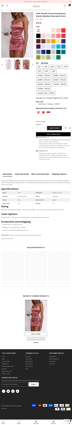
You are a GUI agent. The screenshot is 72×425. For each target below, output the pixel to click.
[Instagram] (8, 391)
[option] (17, 35)
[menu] (2, 6)
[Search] (7, 6)
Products (9, 10)
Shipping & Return (59, 174)
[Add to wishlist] (65, 128)
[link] (12, 283)
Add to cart (54, 128)
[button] (2, 64)
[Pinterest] (13, 391)
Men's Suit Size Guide (40, 174)
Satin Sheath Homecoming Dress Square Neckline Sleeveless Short (36, 338)
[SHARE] (69, 128)
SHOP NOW (44, 1)
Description (7, 174)
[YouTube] (17, 391)
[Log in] (65, 6)
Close (70, 1)
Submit (33, 384)
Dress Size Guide (22, 174)
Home (3, 10)
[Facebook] (3, 391)
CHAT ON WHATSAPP (53, 134)
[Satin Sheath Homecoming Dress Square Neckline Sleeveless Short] (36, 315)
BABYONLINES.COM (11, 406)
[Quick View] (44, 306)
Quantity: (38, 124)
